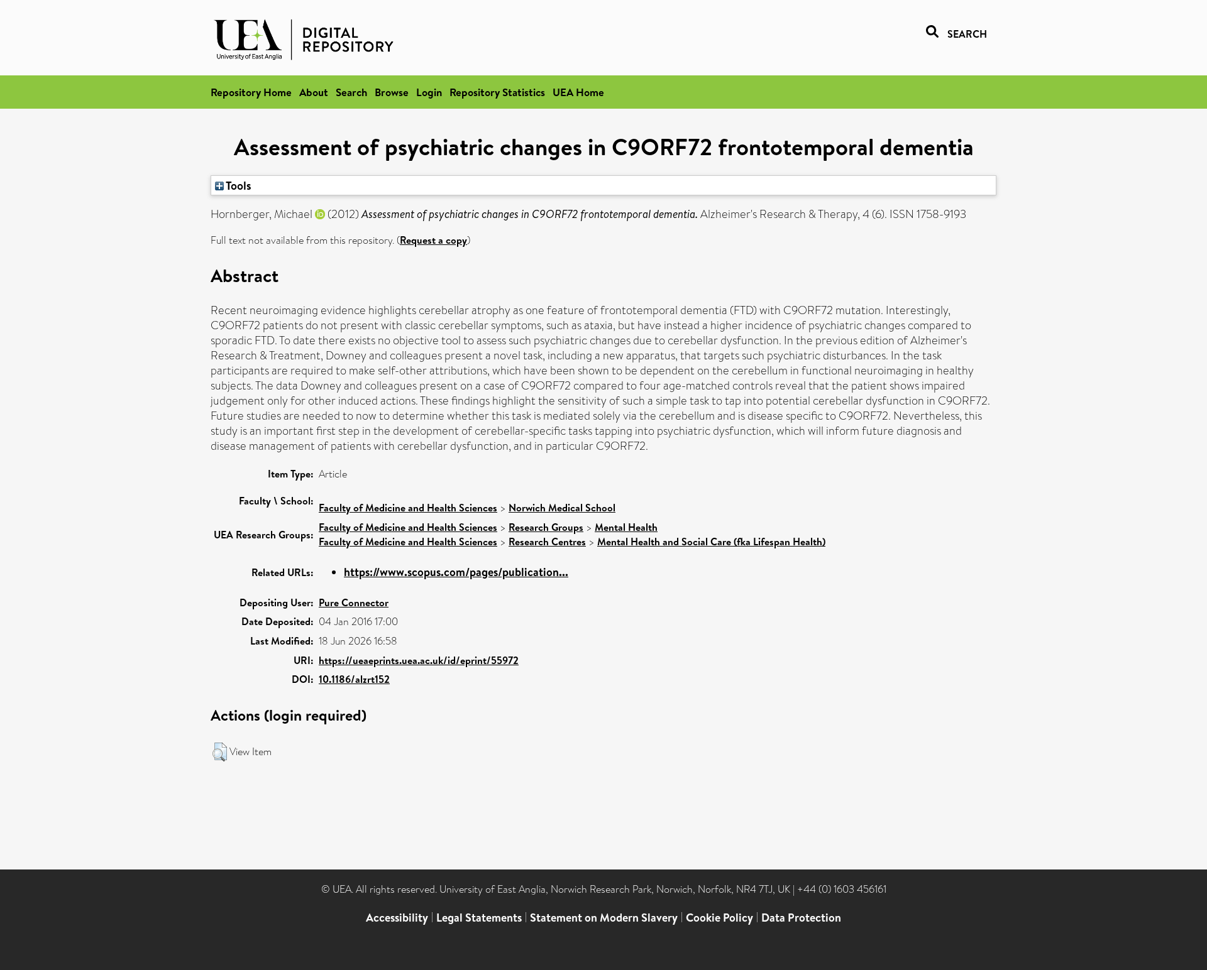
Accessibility (397, 917)
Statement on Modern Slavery (604, 917)
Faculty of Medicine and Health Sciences (408, 508)
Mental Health (626, 527)
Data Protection (801, 917)
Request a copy (433, 240)
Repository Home (251, 92)
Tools (237, 185)
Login (429, 92)
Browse (392, 92)
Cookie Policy (719, 917)
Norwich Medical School (562, 508)
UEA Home (578, 92)
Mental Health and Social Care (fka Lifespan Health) (711, 541)
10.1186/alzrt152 (354, 679)
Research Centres (547, 541)
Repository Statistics (497, 92)
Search (351, 92)
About (313, 92)
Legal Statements (479, 917)
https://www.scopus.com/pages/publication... (456, 572)
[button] (219, 752)
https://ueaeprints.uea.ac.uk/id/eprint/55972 (419, 660)
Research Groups (546, 527)
